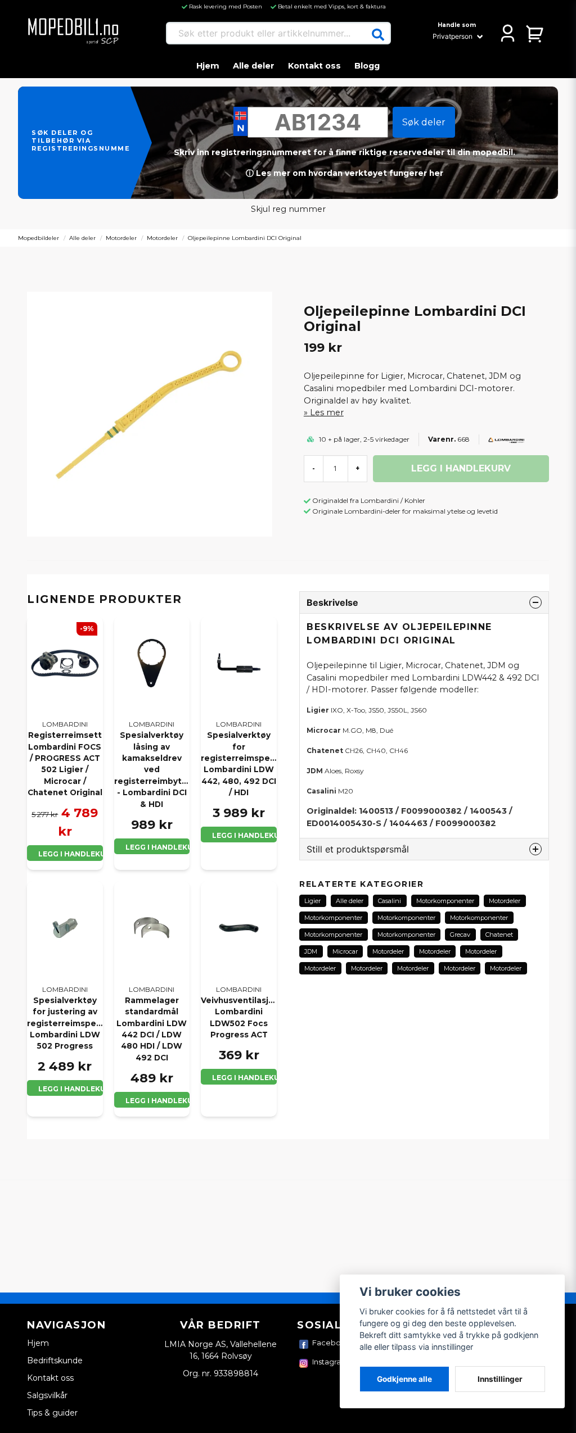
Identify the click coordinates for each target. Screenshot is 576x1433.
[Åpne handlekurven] (535, 33)
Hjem (207, 66)
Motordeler (121, 238)
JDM (310, 951)
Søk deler (424, 122)
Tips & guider (52, 1413)
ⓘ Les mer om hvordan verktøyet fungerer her (344, 173)
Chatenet (499, 934)
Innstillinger (500, 1379)
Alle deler (253, 66)
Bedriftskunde (55, 1360)
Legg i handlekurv (157, 847)
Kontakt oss (314, 66)
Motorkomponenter (445, 901)
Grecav (460, 934)
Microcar (345, 951)
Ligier (312, 901)
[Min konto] (507, 33)
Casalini (389, 901)
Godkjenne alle (404, 1379)
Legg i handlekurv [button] (70, 854)
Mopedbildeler (38, 238)
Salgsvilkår (47, 1395)
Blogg (367, 66)
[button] (378, 35)
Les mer (327, 412)
